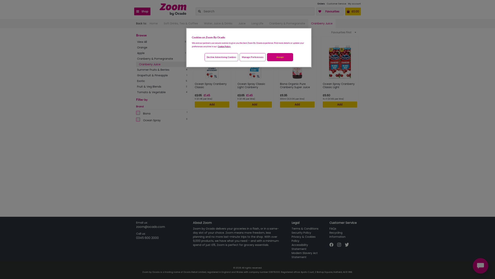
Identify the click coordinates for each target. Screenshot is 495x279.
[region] (249, 47)
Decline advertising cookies (221, 57)
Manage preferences (252, 57)
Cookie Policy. (224, 46)
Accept (280, 57)
